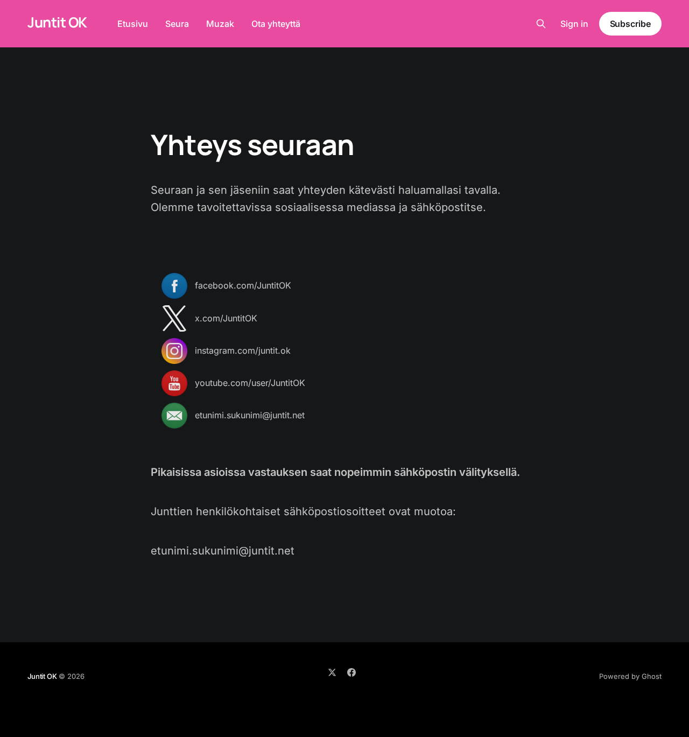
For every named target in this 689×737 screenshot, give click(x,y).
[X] (332, 672)
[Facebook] (351, 672)
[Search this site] (541, 23)
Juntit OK (57, 22)
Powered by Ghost (630, 676)
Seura (177, 23)
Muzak (220, 23)
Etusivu (132, 23)
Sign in (574, 23)
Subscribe (630, 23)
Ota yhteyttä (275, 23)
